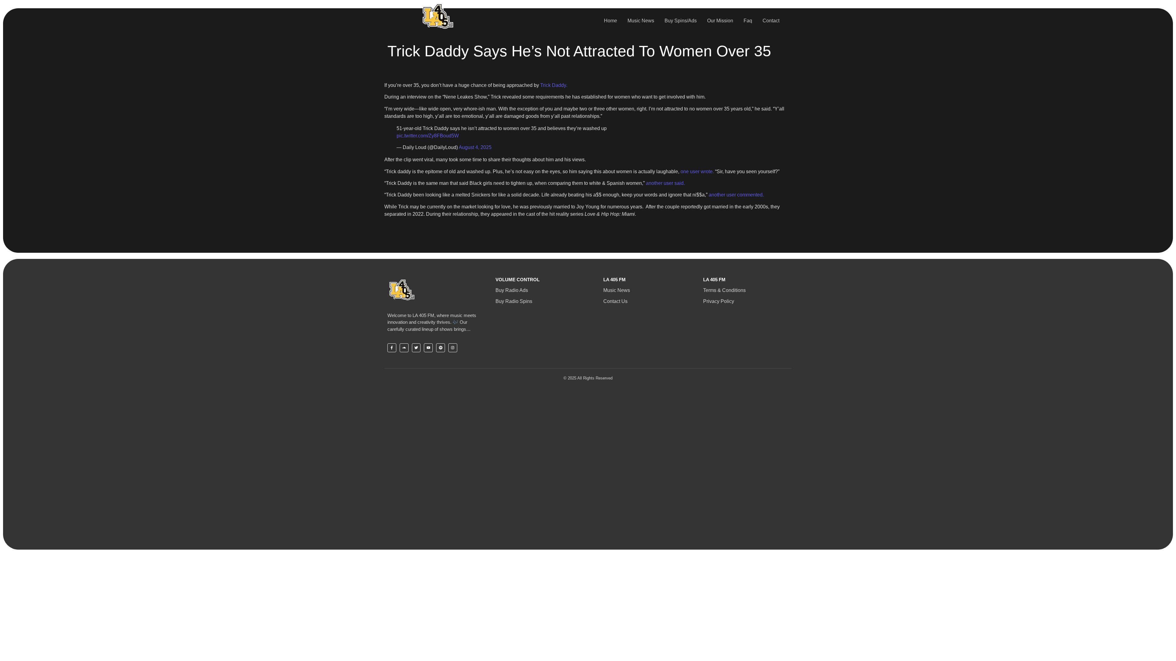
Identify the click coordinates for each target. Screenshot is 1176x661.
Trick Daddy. (553, 85)
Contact (771, 20)
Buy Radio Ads (512, 290)
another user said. (665, 183)
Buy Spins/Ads (681, 20)
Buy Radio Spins (514, 301)
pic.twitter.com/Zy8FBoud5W (428, 135)
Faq (748, 20)
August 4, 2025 (475, 147)
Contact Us (615, 301)
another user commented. (736, 194)
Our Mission (720, 20)
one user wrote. (697, 171)
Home (610, 20)
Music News (641, 20)
